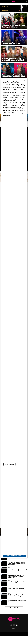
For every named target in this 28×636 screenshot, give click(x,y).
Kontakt (13, 628)
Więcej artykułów (14, 607)
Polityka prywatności (9, 464)
